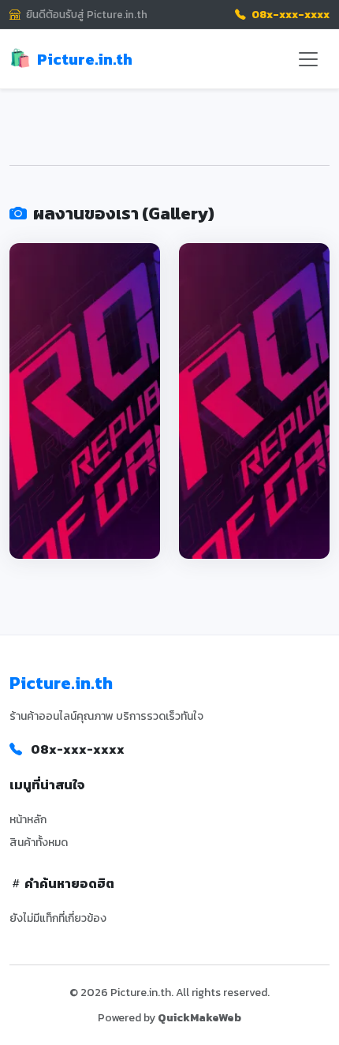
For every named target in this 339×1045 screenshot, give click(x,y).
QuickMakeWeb (199, 1017)
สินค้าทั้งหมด (38, 842)
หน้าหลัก (28, 819)
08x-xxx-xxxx (289, 14)
